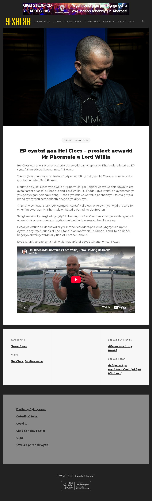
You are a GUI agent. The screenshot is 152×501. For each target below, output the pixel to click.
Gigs (131, 21)
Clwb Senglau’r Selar (30, 430)
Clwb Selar (92, 21)
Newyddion (42, 21)
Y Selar (68, 140)
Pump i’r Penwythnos (67, 21)
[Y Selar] (18, 21)
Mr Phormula (34, 361)
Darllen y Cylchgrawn (31, 409)
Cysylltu (21, 423)
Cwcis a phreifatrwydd (32, 445)
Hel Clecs (17, 361)
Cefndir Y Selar (26, 416)
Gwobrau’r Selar (114, 21)
